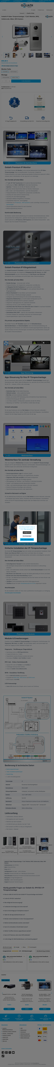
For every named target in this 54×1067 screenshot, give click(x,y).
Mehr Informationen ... (29, 529)
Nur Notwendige (27, 536)
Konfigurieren (27, 532)
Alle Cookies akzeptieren (27, 539)
